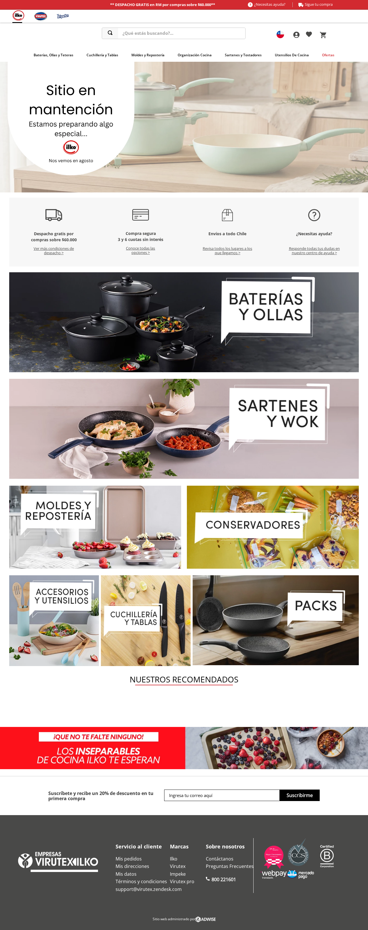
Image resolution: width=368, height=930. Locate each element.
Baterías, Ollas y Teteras (53, 55)
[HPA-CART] (296, 35)
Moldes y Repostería (147, 55)
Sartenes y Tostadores (243, 55)
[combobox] (173, 33)
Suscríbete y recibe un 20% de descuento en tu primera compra (101, 796)
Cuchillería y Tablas (102, 55)
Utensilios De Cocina (292, 55)
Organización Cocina (195, 55)
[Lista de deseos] (309, 35)
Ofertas (328, 55)
